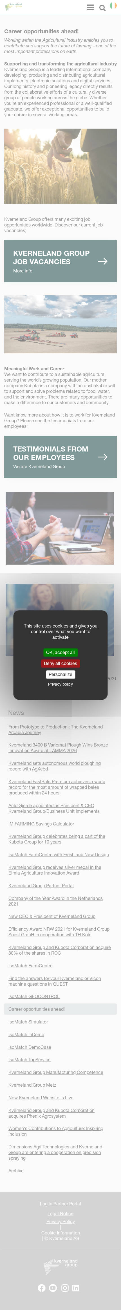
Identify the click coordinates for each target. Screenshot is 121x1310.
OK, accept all (60, 652)
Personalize (60, 674)
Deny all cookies (60, 663)
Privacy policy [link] (60, 684)
